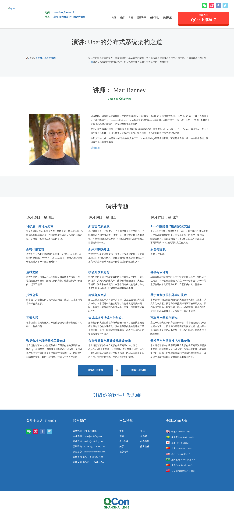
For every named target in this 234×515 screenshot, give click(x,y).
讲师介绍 (95, 147)
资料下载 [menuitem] (154, 17)
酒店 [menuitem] (121, 436)
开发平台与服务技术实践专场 (170, 340)
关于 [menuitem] (121, 446)
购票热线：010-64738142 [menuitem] (85, 431)
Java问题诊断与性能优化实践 (170, 226)
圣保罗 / (182, 437)
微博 (211, 5)
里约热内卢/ (184, 459)
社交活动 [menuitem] (123, 452)
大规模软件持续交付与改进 (106, 318)
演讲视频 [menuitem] (167, 17)
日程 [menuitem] (130, 17)
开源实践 (32, 318)
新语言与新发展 (99, 226)
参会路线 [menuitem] (144, 441)
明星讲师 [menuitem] (141, 17)
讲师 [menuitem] (122, 17)
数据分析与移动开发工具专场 (46, 340)
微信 (204, 5)
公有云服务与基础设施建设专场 (109, 340)
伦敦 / (180, 431)
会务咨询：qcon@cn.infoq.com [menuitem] (87, 436)
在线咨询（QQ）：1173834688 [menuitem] (88, 457)
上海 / (182, 465)
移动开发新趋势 (99, 272)
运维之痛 (32, 272)
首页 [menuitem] (114, 17)
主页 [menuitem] (121, 431)
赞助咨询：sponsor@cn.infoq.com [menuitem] (89, 446)
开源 (90, 62)
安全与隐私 (158, 249)
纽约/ (180, 454)
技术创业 (32, 295)
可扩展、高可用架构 (45, 58)
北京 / (181, 448)
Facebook (218, 5)
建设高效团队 (97, 295)
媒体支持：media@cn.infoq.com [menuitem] (88, 441)
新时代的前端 (35, 249)
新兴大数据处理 (99, 249)
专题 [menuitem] (142, 431)
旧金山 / (183, 471)
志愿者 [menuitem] (143, 436)
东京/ (180, 443)
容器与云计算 (159, 272)
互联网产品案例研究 (164, 318)
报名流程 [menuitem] (144, 446)
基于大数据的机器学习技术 (168, 295)
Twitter (225, 5)
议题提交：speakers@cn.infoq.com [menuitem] (89, 452)
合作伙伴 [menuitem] (123, 441)
